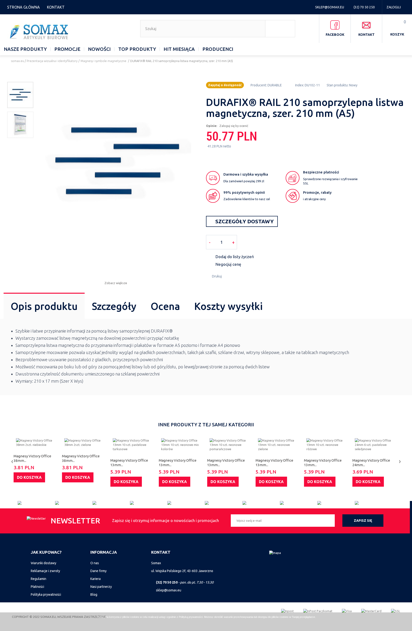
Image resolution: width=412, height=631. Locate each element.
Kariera (95, 579)
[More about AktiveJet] (74, 503)
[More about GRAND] (148, 503)
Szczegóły (114, 306)
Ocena (165, 306)
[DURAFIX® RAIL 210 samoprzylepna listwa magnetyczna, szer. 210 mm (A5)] (20, 95)
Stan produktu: (337, 85)
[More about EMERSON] (336, 503)
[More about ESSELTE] (186, 503)
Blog (93, 594)
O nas (94, 563)
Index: (299, 85)
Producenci (217, 49)
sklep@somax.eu (330, 7)
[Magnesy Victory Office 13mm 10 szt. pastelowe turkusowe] (133, 445)
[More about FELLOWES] (373, 503)
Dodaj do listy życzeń (235, 256)
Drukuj (217, 276)
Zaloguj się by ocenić (233, 125)
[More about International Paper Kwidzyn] (223, 503)
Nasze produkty (25, 49)
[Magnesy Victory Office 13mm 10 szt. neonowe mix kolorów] (182, 445)
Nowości (99, 49)
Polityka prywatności (46, 594)
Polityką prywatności (191, 616)
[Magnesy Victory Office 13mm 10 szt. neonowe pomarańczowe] (230, 445)
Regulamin (38, 579)
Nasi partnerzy (101, 587)
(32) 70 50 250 (365, 7)
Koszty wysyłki (228, 306)
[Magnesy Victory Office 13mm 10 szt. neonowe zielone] (279, 445)
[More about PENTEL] (261, 503)
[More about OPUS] (298, 503)
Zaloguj (393, 7)
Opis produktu (44, 306)
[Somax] (39, 31)
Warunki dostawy (43, 563)
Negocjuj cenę (228, 264)
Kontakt (56, 7)
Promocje (67, 49)
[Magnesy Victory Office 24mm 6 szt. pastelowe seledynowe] (375, 445)
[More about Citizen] (36, 503)
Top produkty (137, 49)
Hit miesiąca (179, 49)
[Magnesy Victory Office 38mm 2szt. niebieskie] (37, 442)
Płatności (37, 587)
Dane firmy (98, 571)
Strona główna (23, 7)
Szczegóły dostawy (244, 221)
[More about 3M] (111, 503)
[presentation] (12, 461)
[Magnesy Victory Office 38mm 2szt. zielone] (85, 442)
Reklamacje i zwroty (45, 571)
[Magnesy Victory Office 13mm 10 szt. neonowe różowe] (327, 445)
